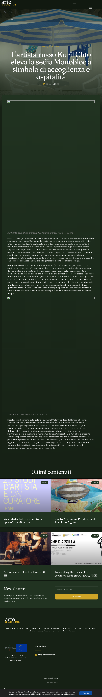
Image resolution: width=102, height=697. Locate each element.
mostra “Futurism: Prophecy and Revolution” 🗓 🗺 (75, 520)
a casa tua (8, 4)
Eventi (51, 46)
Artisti (44, 46)
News (58, 46)
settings (71, 694)
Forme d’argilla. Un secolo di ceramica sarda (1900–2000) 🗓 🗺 (76, 573)
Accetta (86, 693)
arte (10, 619)
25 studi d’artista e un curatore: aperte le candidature (23, 520)
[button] (74, 4)
